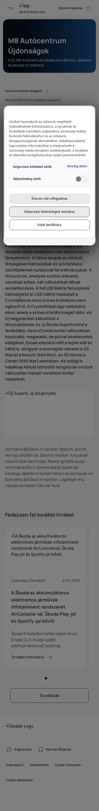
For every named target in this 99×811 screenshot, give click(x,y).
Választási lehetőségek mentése (49, 212)
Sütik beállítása (49, 225)
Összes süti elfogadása (49, 198)
